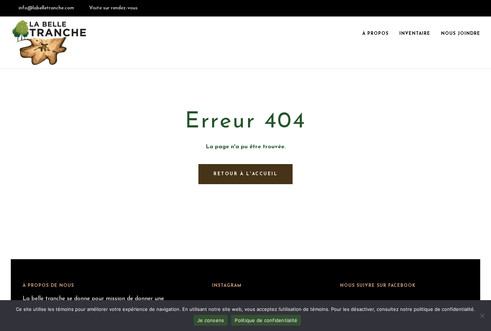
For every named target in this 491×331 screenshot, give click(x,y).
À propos (375, 34)
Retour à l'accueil (245, 174)
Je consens (210, 320)
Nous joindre (460, 34)
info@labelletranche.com (46, 8)
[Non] (482, 315)
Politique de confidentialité (266, 320)
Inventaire (414, 34)
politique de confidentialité (444, 309)
